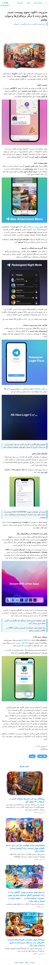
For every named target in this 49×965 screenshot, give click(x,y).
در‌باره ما (32, 962)
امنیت (16, 962)
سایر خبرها (24, 766)
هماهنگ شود (37, 229)
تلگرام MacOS (40, 389)
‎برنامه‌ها (20, 3)
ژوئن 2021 (27, 319)
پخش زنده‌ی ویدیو (19, 537)
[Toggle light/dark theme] (46, 3)
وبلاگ (26, 962)
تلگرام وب (8, 650)
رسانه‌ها (21, 962)
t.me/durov (26, 640)
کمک (28, 3)
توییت (32, 756)
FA (4, 3)
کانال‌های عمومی (22, 643)
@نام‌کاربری (20, 457)
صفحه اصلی (37, 3)
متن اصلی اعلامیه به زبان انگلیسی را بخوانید (29, 24)
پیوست (36, 227)
